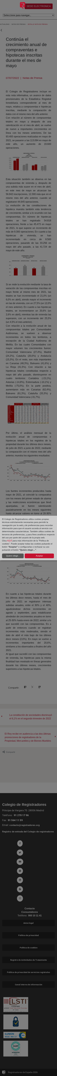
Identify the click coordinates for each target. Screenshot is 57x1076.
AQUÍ (9, 540)
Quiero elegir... (13, 556)
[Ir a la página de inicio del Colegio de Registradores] (14, 6)
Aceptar (39, 556)
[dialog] (28, 538)
